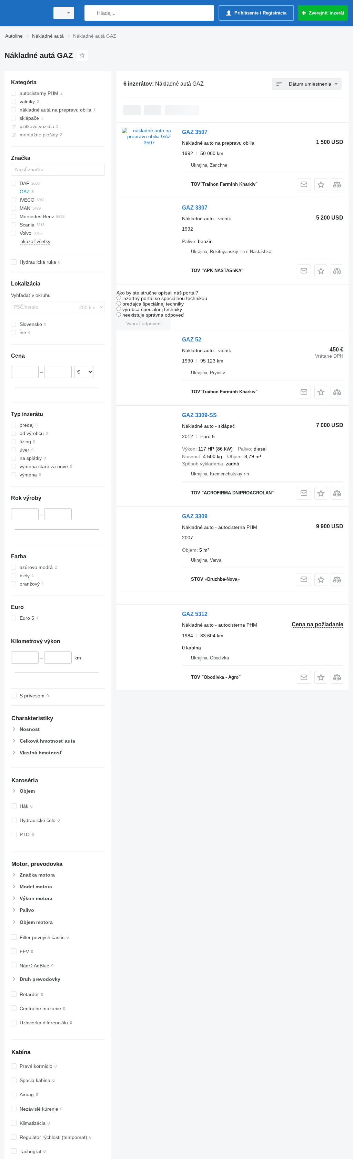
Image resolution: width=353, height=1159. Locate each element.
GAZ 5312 (195, 614)
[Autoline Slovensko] (26, 13)
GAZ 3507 (195, 132)
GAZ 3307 (195, 208)
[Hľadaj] (91, 13)
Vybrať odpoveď (143, 323)
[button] (320, 184)
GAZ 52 (191, 339)
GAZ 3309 (195, 516)
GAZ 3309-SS (199, 415)
